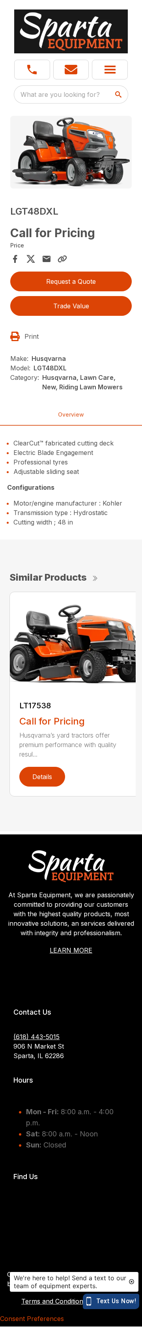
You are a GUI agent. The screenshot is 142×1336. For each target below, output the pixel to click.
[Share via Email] (46, 259)
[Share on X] (31, 259)
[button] (32, 69)
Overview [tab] (71, 414)
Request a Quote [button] (71, 281)
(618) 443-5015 (36, 1037)
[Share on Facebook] (15, 259)
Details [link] (42, 777)
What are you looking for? (60, 94)
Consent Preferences (32, 1319)
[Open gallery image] (71, 152)
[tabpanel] (71, 153)
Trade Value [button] (71, 306)
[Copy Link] (62, 259)
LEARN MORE (71, 950)
